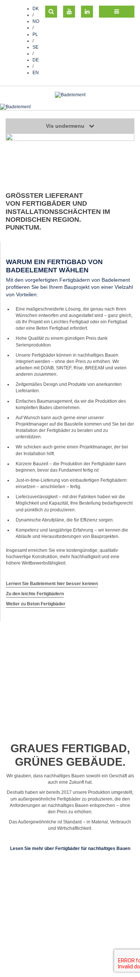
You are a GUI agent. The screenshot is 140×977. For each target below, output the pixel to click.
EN (35, 72)
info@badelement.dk (86, 932)
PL (35, 34)
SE (35, 47)
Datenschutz (18, 944)
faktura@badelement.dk (72, 938)
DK (35, 8)
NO (35, 21)
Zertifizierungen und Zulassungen (40, 951)
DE (35, 60)
